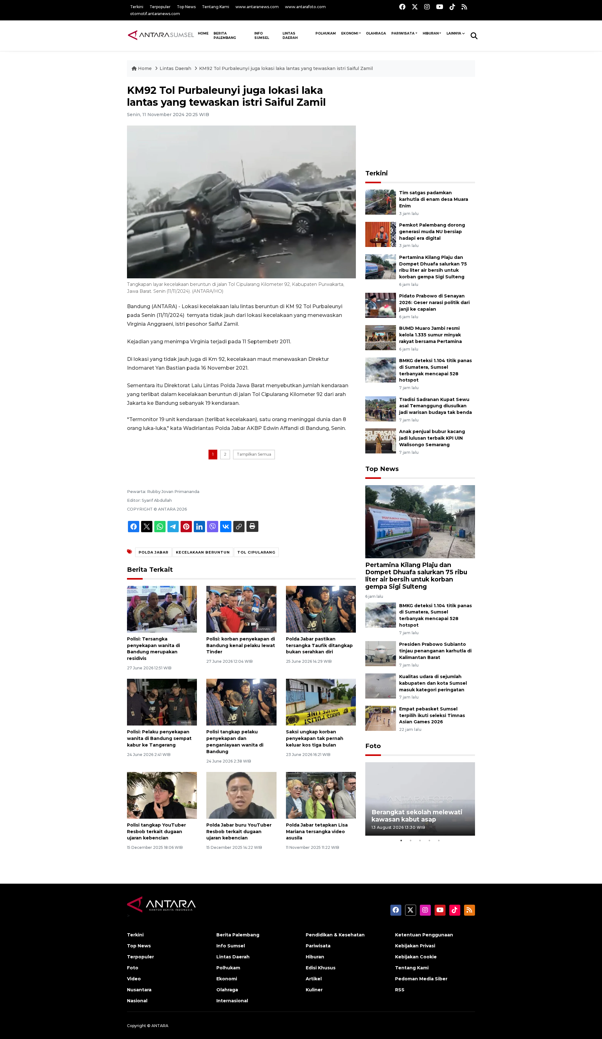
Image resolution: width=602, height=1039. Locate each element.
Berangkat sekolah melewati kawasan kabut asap (417, 815)
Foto (373, 746)
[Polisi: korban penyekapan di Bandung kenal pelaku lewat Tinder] (241, 609)
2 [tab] (411, 840)
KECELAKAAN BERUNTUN (203, 552)
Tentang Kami (215, 6)
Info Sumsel (261, 35)
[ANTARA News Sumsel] (161, 35)
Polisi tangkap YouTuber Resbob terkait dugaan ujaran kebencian (156, 831)
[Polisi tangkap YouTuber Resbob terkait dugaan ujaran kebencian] (162, 795)
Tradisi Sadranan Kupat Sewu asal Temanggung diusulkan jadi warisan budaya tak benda (435, 406)
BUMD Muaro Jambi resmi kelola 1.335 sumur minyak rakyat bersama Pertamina (430, 334)
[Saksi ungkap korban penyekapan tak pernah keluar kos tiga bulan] (321, 702)
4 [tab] (429, 840)
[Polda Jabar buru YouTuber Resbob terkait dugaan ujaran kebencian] (241, 795)
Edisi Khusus (320, 968)
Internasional (232, 1001)
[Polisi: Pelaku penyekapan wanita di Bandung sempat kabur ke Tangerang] (162, 702)
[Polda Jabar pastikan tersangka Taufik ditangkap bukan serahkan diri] (321, 609)
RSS (399, 990)
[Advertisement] (420, 123)
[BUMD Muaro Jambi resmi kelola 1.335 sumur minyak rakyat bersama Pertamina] (380, 337)
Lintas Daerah (290, 35)
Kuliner (314, 990)
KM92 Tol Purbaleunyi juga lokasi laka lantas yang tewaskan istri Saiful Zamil (286, 68)
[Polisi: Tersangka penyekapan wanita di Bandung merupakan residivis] (162, 609)
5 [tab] (439, 840)
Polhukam (325, 33)
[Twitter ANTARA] (415, 7)
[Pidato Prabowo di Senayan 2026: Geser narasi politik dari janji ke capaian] (380, 305)
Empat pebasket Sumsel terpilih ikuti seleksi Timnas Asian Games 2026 (432, 715)
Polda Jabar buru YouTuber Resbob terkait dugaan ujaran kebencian (239, 831)
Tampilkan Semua (254, 454)
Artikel (314, 979)
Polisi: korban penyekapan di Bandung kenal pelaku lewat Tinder (240, 645)
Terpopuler (160, 6)
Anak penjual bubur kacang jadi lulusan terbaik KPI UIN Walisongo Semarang (432, 438)
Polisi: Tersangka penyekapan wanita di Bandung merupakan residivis (153, 648)
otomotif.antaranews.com (155, 13)
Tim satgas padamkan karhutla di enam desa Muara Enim (433, 199)
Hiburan (431, 33)
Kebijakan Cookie (416, 957)
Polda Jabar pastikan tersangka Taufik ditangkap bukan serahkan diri (319, 645)
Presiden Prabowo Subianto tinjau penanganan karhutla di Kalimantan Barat (435, 650)
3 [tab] (420, 840)
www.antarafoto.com (305, 6)
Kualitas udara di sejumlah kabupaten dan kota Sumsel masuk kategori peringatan (433, 683)
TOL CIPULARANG (256, 552)
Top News (186, 6)
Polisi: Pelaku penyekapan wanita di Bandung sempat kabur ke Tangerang (159, 738)
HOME (203, 33)
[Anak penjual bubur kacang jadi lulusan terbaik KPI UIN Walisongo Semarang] (380, 441)
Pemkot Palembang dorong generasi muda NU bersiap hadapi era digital (432, 231)
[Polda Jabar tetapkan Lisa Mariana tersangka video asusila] (321, 795)
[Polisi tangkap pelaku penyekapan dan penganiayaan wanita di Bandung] (241, 702)
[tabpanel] (420, 798)
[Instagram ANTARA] (427, 7)
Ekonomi (349, 33)
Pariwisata (403, 33)
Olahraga (376, 33)
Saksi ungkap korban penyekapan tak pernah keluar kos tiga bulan (314, 738)
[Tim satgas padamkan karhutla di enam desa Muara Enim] (380, 202)
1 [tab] (401, 840)
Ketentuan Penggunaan (424, 935)
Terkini (136, 6)
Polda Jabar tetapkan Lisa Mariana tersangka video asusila (317, 831)
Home (145, 68)
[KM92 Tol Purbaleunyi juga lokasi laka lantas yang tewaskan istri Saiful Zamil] (420, 521)
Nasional (137, 1001)
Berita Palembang (225, 35)
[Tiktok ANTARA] (452, 7)
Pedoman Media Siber (421, 979)
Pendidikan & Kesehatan (335, 935)
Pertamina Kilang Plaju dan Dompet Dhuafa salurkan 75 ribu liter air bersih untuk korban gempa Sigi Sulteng (416, 575)
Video (134, 979)
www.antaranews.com (257, 6)
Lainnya (453, 33)
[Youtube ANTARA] (439, 7)
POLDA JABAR (153, 552)
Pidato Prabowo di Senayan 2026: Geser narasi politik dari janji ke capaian (434, 302)
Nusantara (139, 990)
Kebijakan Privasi (415, 946)
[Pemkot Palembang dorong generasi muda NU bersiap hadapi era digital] (380, 234)
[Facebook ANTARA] (402, 7)
